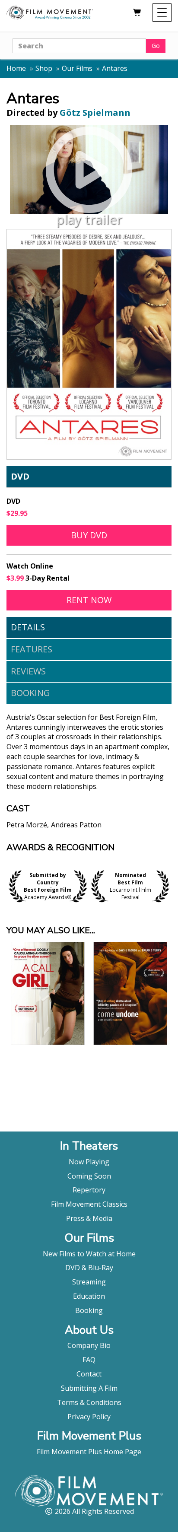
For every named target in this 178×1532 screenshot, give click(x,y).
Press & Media (89, 1218)
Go (156, 45)
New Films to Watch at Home (89, 1254)
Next (169, 886)
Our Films (77, 68)
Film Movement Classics (89, 1204)
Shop (43, 68)
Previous (8, 886)
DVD (20, 476)
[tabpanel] (89, 777)
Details (28, 627)
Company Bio (89, 1345)
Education (89, 1296)
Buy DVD (89, 535)
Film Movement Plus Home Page (89, 1451)
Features (31, 649)
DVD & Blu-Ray (89, 1267)
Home (16, 68)
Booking (30, 693)
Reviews (28, 671)
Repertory (89, 1190)
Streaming (89, 1282)
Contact (89, 1374)
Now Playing (89, 1161)
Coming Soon (89, 1176)
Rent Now (119, 600)
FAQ (89, 1359)
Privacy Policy (89, 1416)
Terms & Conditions (89, 1402)
